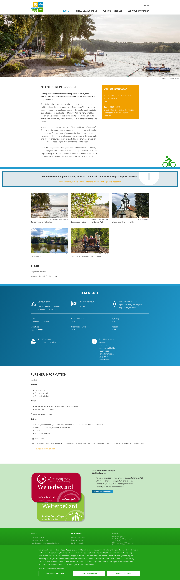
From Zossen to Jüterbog (39, 540)
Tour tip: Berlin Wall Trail (45, 449)
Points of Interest (112, 11)
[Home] (37, 7)
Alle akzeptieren (123, 573)
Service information (138, 11)
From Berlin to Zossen (38, 537)
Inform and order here (102, 492)
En (148, 6)
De (145, 6)
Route (65, 11)
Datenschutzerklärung (47, 568)
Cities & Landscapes (86, 11)
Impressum (61, 568)
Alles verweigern (89, 573)
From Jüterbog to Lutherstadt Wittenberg (45, 543)
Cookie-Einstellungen (54, 573)
